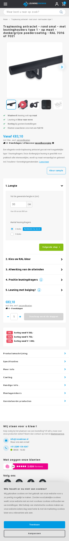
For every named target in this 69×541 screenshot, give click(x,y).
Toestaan (34, 524)
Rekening (56, 4)
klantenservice (57, 433)
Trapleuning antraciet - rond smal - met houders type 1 (31, 19)
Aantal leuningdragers (20, 222)
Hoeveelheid (14, 316)
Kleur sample (56, 170)
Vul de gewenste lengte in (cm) (24, 196)
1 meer (20, 316)
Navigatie (5, 4)
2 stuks (27, 229)
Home (5, 19)
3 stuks (18, 234)
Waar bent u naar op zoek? (61, 12)
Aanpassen (34, 533)
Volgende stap (50, 247)
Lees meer (44, 161)
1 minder (8, 316)
